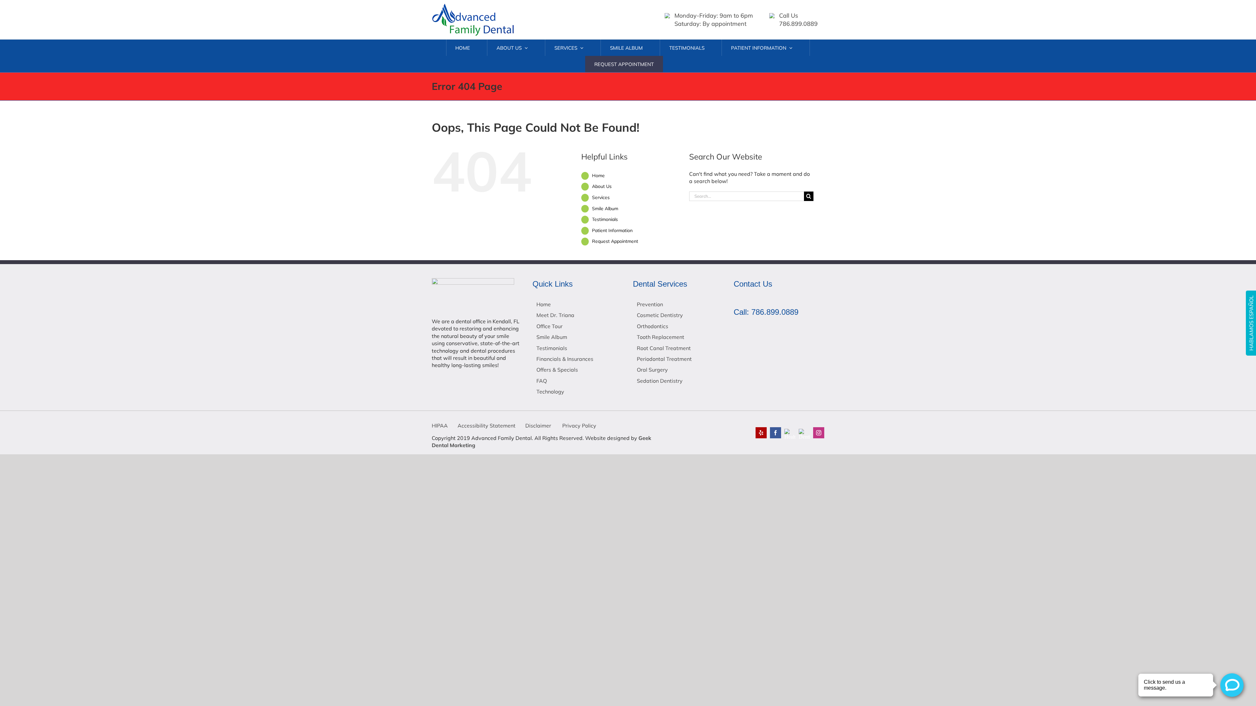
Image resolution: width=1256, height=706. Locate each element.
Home (598, 175)
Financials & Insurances (564, 359)
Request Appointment (615, 241)
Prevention (650, 304)
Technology (550, 391)
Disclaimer (538, 425)
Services (601, 197)
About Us (602, 186)
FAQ (541, 381)
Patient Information (612, 230)
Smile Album (605, 208)
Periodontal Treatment (664, 359)
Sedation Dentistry (660, 381)
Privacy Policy (578, 425)
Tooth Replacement (660, 337)
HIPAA (440, 425)
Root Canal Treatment (664, 348)
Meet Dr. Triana (555, 315)
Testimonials (605, 219)
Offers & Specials (557, 369)
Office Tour (549, 326)
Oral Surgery (652, 369)
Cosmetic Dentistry (660, 315)
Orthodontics (652, 326)
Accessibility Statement (486, 425)
